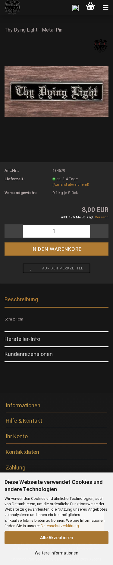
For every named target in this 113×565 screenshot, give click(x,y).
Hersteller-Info (22, 339)
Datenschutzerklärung (60, 526)
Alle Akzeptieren (56, 537)
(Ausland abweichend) (70, 185)
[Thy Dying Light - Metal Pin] (56, 83)
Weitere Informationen (56, 553)
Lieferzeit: (15, 179)
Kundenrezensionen (29, 354)
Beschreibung (21, 299)
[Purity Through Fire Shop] (10, 7)
